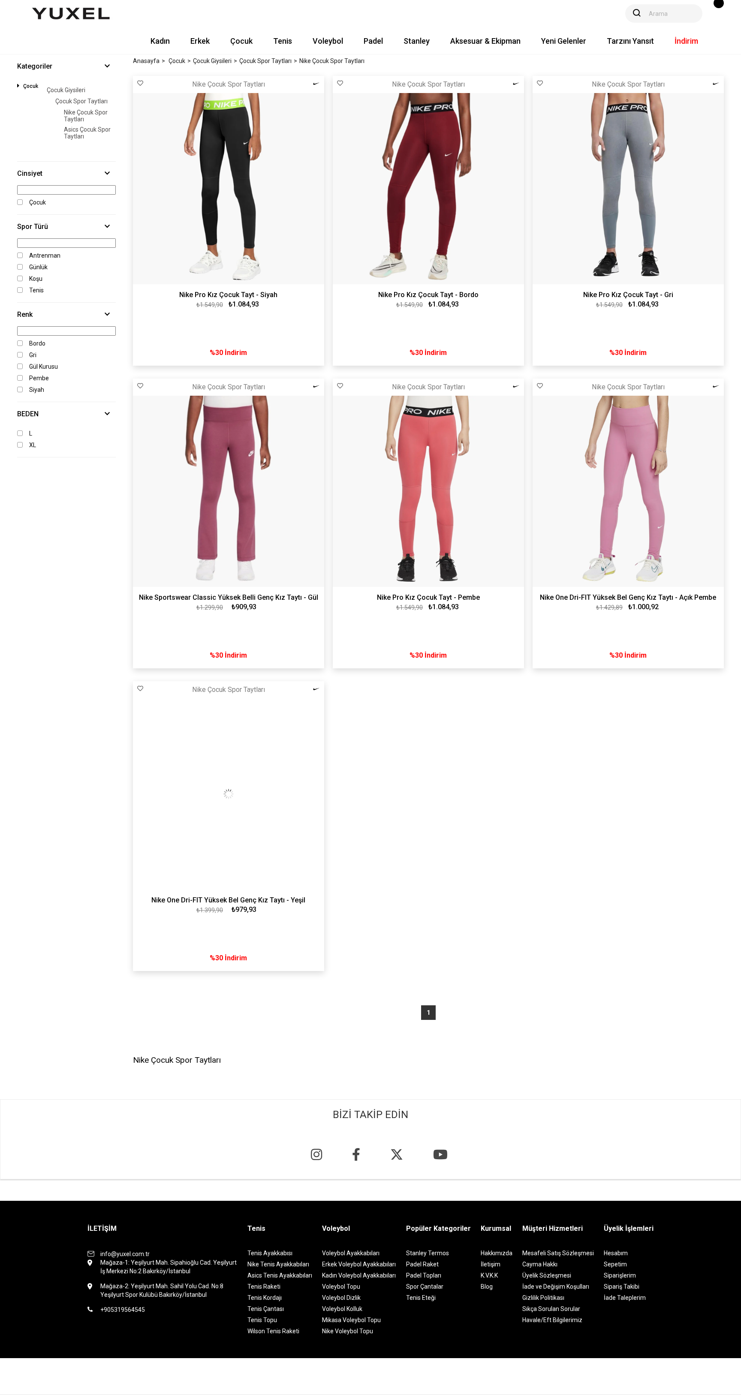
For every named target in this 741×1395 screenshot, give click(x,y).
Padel (373, 40)
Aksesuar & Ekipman (485, 40)
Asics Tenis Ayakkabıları (279, 1275)
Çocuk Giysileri (66, 90)
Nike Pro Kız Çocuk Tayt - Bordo (428, 295)
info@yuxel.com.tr (125, 1254)
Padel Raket (422, 1264)
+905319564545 (122, 1309)
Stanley (417, 40)
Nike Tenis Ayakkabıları (278, 1264)
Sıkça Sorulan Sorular (551, 1308)
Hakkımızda (496, 1253)
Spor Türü (32, 226)
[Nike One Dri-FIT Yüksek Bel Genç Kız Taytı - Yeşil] (228, 794)
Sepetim (615, 1264)
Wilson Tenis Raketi (273, 1331)
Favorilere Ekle (140, 83)
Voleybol (328, 40)
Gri (32, 355)
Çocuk (241, 40)
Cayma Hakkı (539, 1264)
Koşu (35, 278)
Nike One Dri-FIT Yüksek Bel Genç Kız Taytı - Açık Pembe (628, 597)
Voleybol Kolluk (342, 1308)
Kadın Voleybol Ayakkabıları (359, 1275)
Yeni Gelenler (563, 40)
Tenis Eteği (421, 1297)
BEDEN (28, 414)
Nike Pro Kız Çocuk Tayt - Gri (628, 295)
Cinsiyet (29, 173)
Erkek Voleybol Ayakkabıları (359, 1264)
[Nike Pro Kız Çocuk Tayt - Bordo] (428, 188)
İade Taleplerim (625, 1297)
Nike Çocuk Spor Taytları (86, 116)
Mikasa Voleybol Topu (351, 1320)
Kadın (160, 40)
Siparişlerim (620, 1275)
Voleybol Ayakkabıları (351, 1253)
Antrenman (44, 255)
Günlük (38, 267)
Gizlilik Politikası (543, 1297)
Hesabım (616, 1253)
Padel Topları (423, 1275)
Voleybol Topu (341, 1286)
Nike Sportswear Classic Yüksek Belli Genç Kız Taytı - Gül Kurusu (228, 598)
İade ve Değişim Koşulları (555, 1286)
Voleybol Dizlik (341, 1297)
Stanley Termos (427, 1253)
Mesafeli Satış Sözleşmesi (558, 1253)
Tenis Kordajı (264, 1297)
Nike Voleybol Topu (347, 1331)
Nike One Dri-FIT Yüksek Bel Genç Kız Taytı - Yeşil (228, 900)
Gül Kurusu (43, 366)
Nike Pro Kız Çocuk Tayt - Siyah (228, 295)
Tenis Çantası (265, 1308)
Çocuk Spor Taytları (81, 101)
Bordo (37, 343)
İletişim (490, 1264)
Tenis (282, 40)
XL (32, 445)
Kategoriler (34, 66)
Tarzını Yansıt (630, 40)
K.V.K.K (489, 1275)
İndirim (686, 40)
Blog (487, 1286)
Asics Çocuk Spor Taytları (87, 133)
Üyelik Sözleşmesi (546, 1275)
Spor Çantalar (424, 1286)
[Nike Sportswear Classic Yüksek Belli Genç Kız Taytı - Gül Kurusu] (228, 491)
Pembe (39, 378)
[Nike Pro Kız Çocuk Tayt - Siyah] (228, 188)
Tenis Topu (262, 1320)
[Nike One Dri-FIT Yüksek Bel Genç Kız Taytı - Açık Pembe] (628, 491)
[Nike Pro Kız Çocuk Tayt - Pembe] (428, 491)
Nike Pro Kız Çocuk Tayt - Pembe (428, 597)
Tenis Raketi (263, 1286)
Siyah (36, 389)
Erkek (200, 40)
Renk (25, 314)
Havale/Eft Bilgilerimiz (552, 1320)
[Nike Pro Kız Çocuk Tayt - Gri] (628, 188)
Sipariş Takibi (621, 1286)
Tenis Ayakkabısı (269, 1253)
